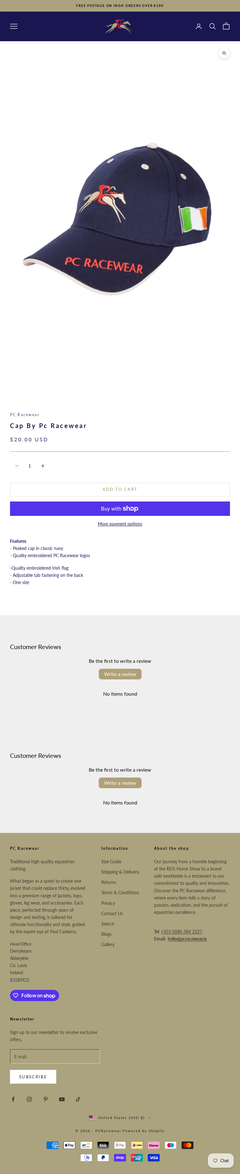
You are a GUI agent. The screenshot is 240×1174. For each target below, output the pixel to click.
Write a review (120, 674)
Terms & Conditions (120, 892)
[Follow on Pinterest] (45, 1099)
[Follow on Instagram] (29, 1099)
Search (107, 923)
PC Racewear (24, 414)
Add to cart (120, 489)
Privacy (108, 903)
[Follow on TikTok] (78, 1099)
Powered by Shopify (143, 1131)
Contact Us (112, 913)
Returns (108, 882)
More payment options (120, 524)
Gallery (107, 944)
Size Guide (111, 861)
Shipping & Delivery (120, 871)
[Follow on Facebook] (13, 1099)
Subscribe (33, 1076)
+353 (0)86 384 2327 (181, 931)
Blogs (106, 934)
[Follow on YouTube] (62, 1099)
